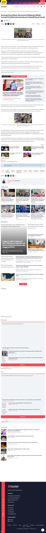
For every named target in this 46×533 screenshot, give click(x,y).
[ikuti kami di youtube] (3, 508)
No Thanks (25, 7)
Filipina (10, 353)
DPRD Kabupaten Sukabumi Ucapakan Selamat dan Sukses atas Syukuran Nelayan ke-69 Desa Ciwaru (29, 257)
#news (25, 170)
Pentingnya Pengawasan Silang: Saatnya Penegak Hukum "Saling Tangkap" (29, 266)
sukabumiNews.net (26, 528)
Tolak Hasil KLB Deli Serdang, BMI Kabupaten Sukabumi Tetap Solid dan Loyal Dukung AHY (23, 216)
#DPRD (13, 170)
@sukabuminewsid (5, 421)
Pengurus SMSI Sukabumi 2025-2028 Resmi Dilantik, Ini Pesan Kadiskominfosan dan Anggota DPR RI (13, 244)
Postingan (11, 519)
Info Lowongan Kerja (12, 513)
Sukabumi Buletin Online (13, 500)
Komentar (11, 521)
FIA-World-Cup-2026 (5, 401)
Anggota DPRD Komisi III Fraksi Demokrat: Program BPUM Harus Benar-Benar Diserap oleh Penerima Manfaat (38, 216)
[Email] (13, 24)
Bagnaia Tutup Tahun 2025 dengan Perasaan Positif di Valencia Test (24, 409)
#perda (30, 170)
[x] (8, 24)
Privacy (20, 525)
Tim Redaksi (32, 525)
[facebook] (6, 176)
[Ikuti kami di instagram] (3, 505)
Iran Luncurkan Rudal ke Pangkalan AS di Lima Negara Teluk (30, 275)
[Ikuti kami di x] (3, 502)
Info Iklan (28, 526)
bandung (10, 404)
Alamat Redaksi (11, 502)
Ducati (10, 410)
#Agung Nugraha (7, 171)
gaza (29, 237)
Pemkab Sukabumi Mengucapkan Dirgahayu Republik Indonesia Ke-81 (33, 96)
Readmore (22, 364)
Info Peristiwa (10, 507)
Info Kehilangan (11, 511)
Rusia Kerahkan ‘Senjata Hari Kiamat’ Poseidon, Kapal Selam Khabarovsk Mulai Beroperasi (34, 83)
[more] (16, 24)
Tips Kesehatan (11, 509)
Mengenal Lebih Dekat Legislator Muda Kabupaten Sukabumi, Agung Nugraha (7, 199)
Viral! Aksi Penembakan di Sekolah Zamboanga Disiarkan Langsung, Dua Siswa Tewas (34, 87)
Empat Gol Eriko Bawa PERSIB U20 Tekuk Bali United (20, 403)
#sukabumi (42, 170)
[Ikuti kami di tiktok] (3, 510)
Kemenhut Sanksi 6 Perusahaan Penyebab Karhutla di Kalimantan (22, 442)
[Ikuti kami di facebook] (3, 499)
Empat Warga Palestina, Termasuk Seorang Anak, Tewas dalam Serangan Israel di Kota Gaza (36, 235)
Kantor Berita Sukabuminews (13, 497)
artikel (17, 268)
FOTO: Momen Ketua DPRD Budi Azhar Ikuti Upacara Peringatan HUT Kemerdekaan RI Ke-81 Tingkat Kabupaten (35, 92)
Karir (24, 526)
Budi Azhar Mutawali (19, 259)
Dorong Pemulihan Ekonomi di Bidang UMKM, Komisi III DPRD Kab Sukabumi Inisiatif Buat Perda (23, 200)
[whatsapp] (11, 24)
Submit (32, 7)
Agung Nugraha (19, 203)
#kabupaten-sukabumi (19, 171)
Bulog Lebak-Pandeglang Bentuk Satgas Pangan (18, 449)
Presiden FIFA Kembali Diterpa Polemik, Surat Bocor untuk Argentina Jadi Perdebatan (21, 399)
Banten (8, 450)
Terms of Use (25, 525)
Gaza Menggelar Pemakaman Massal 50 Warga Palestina (35, 79)
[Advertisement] (23, 472)
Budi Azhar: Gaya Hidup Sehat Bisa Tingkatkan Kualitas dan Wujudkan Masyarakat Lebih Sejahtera (13, 94)
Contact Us (15, 525)
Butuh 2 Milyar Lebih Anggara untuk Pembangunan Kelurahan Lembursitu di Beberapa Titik (24, 456)
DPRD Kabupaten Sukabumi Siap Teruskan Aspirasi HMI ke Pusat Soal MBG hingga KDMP (36, 250)
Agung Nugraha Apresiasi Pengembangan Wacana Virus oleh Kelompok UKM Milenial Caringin (38, 200)
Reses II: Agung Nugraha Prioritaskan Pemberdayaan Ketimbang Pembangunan (7, 215)
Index (23, 284)
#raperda (36, 170)
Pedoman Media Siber (40, 525)
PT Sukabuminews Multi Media (14, 495)
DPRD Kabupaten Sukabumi (18, 76)
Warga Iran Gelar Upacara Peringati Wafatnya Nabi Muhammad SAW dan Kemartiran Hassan (34, 99)
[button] (37, 28)
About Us (9, 525)
